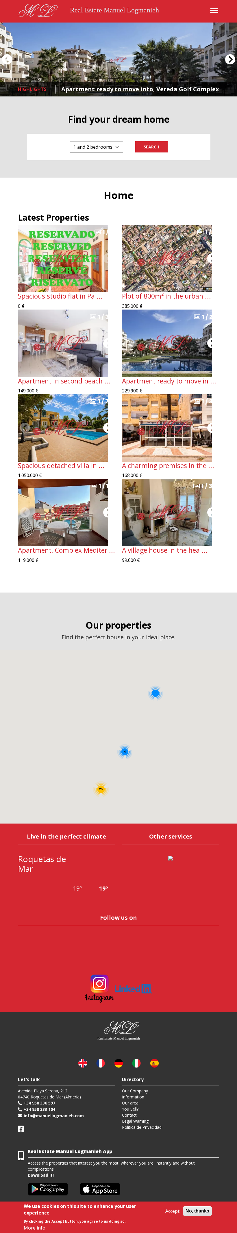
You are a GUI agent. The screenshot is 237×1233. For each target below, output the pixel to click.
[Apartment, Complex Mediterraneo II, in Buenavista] (63, 512)
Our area (130, 1103)
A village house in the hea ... (165, 550)
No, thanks (197, 1210)
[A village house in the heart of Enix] (167, 512)
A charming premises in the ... (168, 465)
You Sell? (130, 1109)
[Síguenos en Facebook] (21, 1128)
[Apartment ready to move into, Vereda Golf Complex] (118, 59)
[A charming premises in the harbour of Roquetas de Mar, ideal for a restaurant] (167, 427)
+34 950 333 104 (39, 1109)
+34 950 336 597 (39, 1103)
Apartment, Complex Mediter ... (66, 550)
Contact (129, 1115)
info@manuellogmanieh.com (54, 1115)
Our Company (135, 1091)
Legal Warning (135, 1121)
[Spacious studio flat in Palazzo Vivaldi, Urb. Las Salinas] (63, 258)
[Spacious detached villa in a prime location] (63, 427)
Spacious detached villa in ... (61, 465)
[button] (7, 59)
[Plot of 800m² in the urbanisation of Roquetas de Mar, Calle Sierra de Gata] (167, 258)
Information (133, 1097)
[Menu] (212, 9)
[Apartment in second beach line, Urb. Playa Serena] (63, 343)
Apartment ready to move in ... (169, 381)
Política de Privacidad (142, 1127)
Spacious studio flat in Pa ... (60, 296)
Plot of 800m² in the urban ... (166, 296)
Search (151, 147)
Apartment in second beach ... (64, 381)
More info (34, 1228)
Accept (172, 1211)
